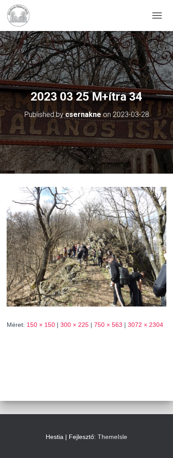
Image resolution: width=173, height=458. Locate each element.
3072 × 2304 (145, 324)
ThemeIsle (112, 436)
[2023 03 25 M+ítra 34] (86, 246)
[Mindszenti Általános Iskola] (21, 15)
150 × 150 (41, 324)
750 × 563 (108, 324)
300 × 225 (74, 324)
